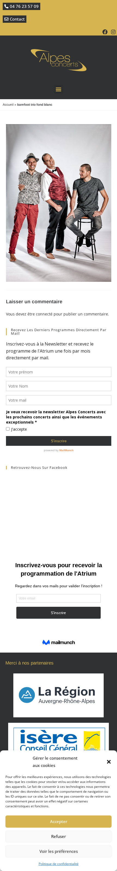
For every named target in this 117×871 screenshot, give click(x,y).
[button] (109, 761)
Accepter (58, 821)
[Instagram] (113, 32)
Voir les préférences (58, 851)
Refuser (58, 836)
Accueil (8, 105)
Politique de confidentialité (59, 864)
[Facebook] (105, 32)
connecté (44, 314)
